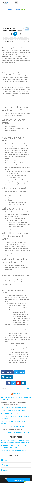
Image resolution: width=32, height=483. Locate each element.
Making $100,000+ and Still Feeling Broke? (13, 407)
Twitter (5, 460)
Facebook (5, 470)
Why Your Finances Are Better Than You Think (14, 426)
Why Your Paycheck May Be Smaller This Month (15, 432)
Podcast (16, 394)
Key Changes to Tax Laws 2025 (10, 413)
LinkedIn (5, 465)
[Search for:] (16, 388)
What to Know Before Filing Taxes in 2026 (13, 410)
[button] (16, 2)
